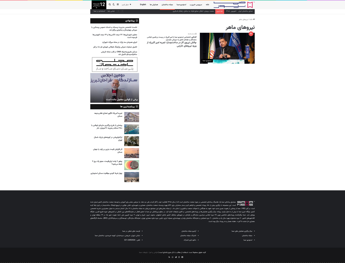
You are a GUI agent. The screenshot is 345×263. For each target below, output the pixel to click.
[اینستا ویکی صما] (166, 256)
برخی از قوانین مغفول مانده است (122, 100)
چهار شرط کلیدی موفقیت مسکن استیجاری (106, 173)
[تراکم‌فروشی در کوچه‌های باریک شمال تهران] (131, 141)
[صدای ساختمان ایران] (234, 5)
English (143, 4)
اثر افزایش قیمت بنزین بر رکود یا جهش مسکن (107, 151)
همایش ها (154, 4)
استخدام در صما (99, 11)
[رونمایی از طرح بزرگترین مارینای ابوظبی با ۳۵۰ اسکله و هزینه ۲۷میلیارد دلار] (131, 129)
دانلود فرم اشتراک (190, 240)
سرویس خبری (196, 4)
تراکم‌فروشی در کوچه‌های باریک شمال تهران (108, 139)
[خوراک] (169, 257)
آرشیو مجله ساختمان (189, 231)
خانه (207, 4)
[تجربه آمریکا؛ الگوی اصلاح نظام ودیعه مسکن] (131, 117)
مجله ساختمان (167, 4)
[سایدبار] (118, 4)
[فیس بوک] (182, 257)
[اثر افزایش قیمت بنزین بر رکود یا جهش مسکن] (131, 153)
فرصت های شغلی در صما (131, 231)
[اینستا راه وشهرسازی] (162, 256)
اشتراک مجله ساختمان (188, 235)
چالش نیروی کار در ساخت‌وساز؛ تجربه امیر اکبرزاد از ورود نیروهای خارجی (171, 44)
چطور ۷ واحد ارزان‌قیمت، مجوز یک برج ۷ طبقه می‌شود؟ (107, 163)
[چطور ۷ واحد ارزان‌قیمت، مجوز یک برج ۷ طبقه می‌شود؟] (131, 165)
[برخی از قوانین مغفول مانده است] (114, 88)
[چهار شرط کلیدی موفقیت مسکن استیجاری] (131, 177)
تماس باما (111, 11)
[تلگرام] (175, 257)
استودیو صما (181, 4)
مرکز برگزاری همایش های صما (242, 231)
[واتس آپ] (172, 257)
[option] (114, 88)
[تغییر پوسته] (114, 4)
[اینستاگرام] (179, 257)
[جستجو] (110, 4)
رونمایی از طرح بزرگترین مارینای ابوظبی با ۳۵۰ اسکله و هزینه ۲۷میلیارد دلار (106, 127)
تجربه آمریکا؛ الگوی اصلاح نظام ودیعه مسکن (108, 115)
